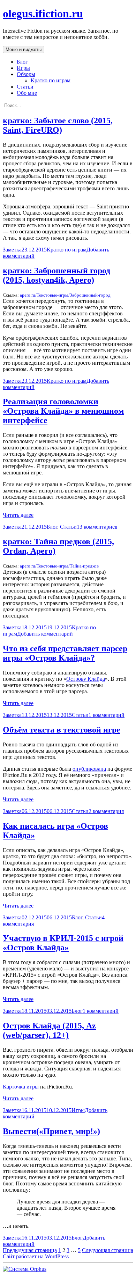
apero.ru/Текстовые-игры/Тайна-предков (59, 566)
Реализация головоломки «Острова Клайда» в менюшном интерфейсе (63, 411)
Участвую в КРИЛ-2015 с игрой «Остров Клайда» (63, 943)
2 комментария (106, 811)
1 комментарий (106, 715)
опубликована (89, 769)
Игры (23, 68)
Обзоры (26, 74)
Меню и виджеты (23, 49)
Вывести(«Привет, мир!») (51, 1131)
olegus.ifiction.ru (43, 13)
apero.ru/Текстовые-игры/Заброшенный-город (65, 295)
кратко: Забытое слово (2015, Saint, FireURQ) (58, 125)
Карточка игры (21, 1087)
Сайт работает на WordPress (36, 1256)
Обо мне (27, 93)
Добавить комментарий (45, 634)
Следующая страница (107, 1250)
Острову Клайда (85, 679)
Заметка (12, 249)
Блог (22, 62)
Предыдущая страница (30, 1250)
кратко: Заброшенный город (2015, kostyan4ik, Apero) (56, 275)
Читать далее (18, 515)
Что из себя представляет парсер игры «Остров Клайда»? (65, 653)
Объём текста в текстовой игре (61, 729)
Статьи (25, 87)
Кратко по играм (50, 80)
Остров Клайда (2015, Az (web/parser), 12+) (49, 1030)
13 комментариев (97, 527)
